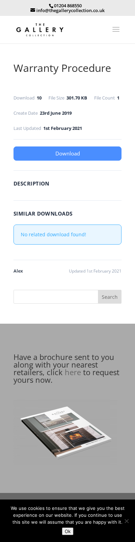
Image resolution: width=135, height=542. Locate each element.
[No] (126, 520)
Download (67, 153)
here (73, 372)
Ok (68, 531)
